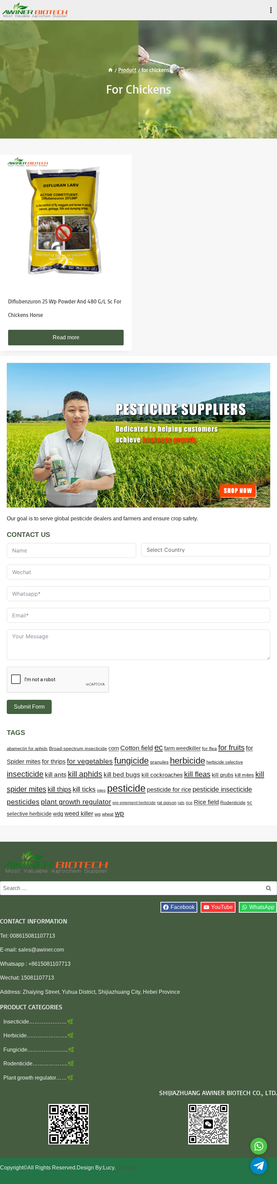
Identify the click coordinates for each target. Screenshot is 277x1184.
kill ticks (84, 789)
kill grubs (222, 775)
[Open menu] (271, 10)
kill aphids (85, 774)
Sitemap (127, 1167)
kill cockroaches (162, 775)
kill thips (59, 789)
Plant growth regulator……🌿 (38, 1078)
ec (158, 747)
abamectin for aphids (27, 748)
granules (159, 762)
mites (101, 790)
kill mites (244, 775)
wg (98, 814)
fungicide (131, 760)
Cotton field (136, 747)
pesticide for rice (169, 789)
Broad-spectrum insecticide (78, 748)
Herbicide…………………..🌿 (38, 1035)
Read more (66, 337)
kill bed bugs (122, 774)
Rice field (206, 802)
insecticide (25, 774)
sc (249, 802)
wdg (58, 814)
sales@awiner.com (41, 950)
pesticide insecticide (222, 789)
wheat (108, 814)
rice (189, 802)
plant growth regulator (76, 802)
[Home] (110, 70)
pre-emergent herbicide (134, 802)
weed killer (79, 813)
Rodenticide (233, 802)
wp (119, 813)
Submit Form (29, 707)
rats (181, 802)
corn (113, 748)
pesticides (23, 802)
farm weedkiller (182, 748)
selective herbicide (29, 814)
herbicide (187, 760)
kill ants (56, 774)
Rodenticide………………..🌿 (38, 1063)
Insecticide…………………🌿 (38, 1022)
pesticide (126, 788)
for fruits (231, 747)
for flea (209, 748)
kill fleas (197, 774)
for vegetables (90, 761)
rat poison (166, 802)
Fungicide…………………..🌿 (39, 1050)
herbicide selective (224, 762)
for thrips (54, 761)
